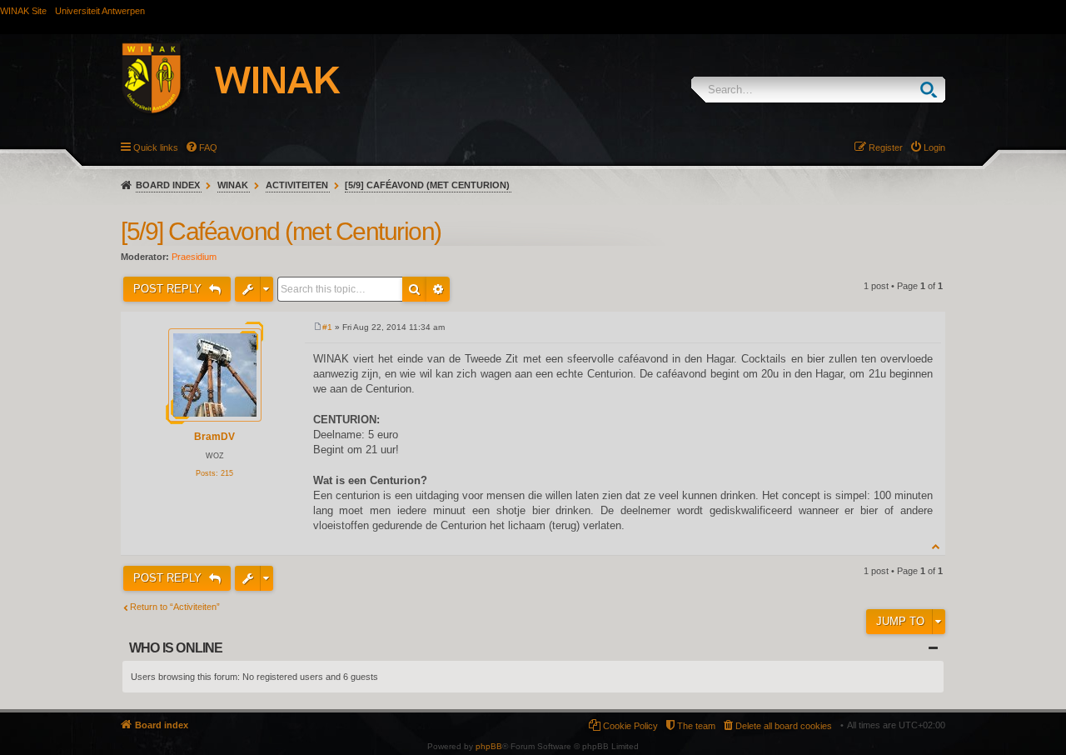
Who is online (176, 648)
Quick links (155, 147)
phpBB (489, 746)
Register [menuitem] (886, 147)
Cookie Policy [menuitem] (630, 726)
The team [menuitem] (696, 726)
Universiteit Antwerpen (100, 11)
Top (936, 546)
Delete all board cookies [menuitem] (783, 726)
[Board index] (249, 80)
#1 (327, 327)
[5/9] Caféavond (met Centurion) (427, 185)
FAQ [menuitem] (208, 147)
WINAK (232, 185)
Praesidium (194, 257)
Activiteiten (297, 185)
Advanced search (438, 289)
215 (227, 473)
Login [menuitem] (934, 147)
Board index (168, 185)
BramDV (214, 436)
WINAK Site (23, 11)
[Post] (317, 327)
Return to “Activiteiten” (175, 607)
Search (932, 89)
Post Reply (169, 288)
